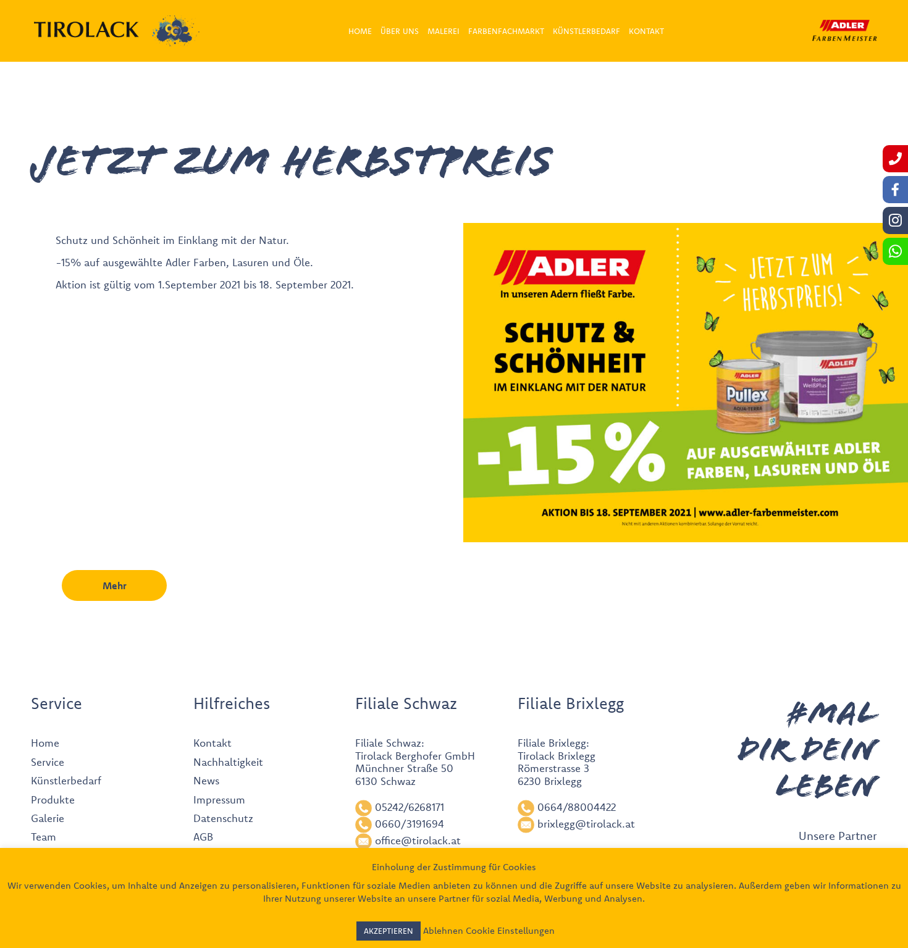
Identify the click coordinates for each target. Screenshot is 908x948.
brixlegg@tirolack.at (586, 823)
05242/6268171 (409, 806)
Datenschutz (223, 818)
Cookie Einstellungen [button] (510, 930)
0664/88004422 (576, 806)
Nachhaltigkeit (228, 761)
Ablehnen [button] (443, 930)
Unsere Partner (838, 835)
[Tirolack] (86, 29)
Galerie (47, 818)
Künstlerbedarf (66, 780)
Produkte (53, 799)
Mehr (115, 585)
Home (45, 742)
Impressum (219, 799)
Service (47, 761)
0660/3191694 (409, 823)
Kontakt (212, 742)
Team (43, 836)
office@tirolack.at (418, 840)
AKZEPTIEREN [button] (388, 931)
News (206, 780)
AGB (203, 836)
